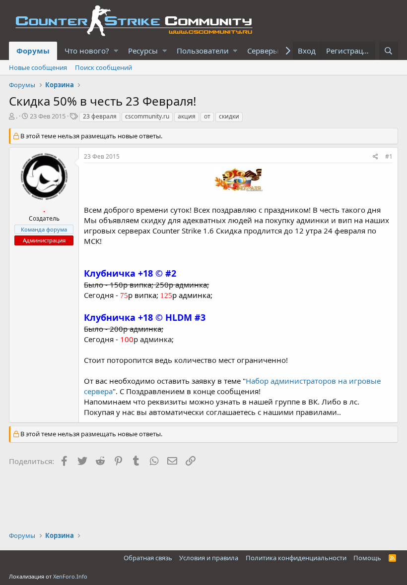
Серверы (263, 51)
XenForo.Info (70, 576)
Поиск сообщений (103, 67)
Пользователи (203, 51)
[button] (116, 51)
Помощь (367, 557)
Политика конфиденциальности (296, 557)
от (207, 116)
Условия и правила (208, 557)
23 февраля (100, 116)
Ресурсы (143, 51)
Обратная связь (148, 557)
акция (187, 116)
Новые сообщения (38, 67)
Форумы (33, 51)
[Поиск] (388, 51)
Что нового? (87, 51)
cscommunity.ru (147, 116)
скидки (229, 116)
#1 (389, 156)
